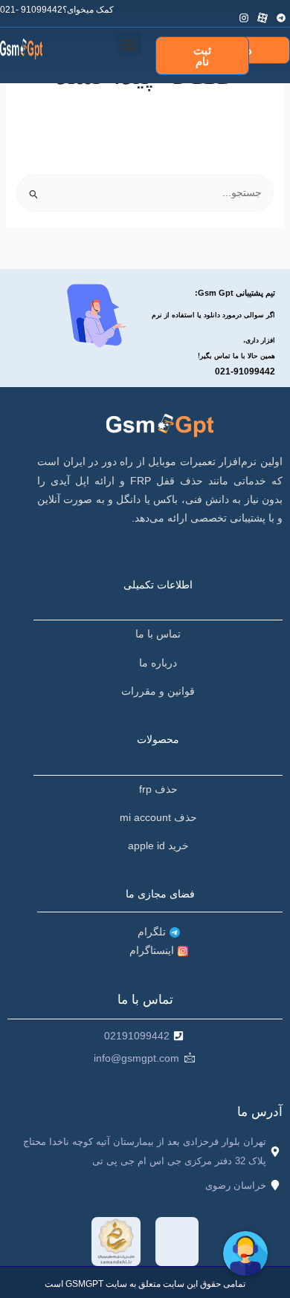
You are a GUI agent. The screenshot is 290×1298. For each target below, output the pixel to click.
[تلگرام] (282, 10)
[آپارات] (264, 10)
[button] (129, 44)
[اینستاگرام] (245, 10)
